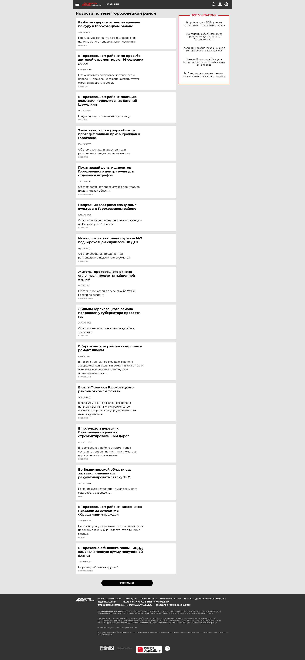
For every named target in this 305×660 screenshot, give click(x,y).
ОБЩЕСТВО (83, 86)
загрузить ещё (127, 583)
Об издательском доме (109, 599)
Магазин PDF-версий (170, 599)
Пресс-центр (131, 599)
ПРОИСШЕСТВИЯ (85, 194)
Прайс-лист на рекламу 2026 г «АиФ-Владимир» (146, 602)
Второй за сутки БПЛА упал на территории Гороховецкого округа (204, 24)
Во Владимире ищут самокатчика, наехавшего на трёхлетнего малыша (204, 75)
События (82, 45)
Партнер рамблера (124, 648)
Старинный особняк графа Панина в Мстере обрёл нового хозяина (204, 49)
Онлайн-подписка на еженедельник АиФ (205, 599)
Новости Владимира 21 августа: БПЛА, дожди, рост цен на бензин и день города (204, 62)
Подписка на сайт (107, 602)
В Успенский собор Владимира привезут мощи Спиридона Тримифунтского (204, 37)
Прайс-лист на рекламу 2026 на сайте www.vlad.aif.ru (125, 605)
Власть (81, 537)
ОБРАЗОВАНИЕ (84, 377)
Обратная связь (149, 599)
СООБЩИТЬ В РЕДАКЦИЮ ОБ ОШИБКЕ (173, 605)
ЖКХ (80, 496)
